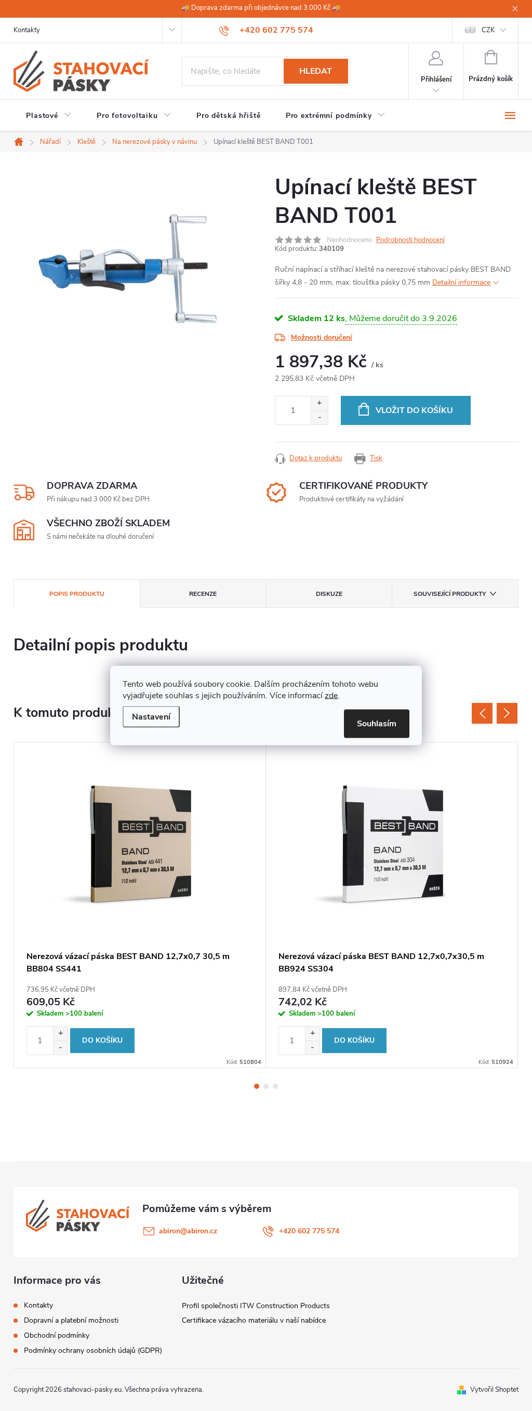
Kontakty (27, 30)
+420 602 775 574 (309, 1231)
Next (507, 713)
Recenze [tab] (203, 594)
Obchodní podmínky (56, 1335)
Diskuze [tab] (329, 594)
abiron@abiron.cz (188, 1231)
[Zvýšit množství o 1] (319, 403)
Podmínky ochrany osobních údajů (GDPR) (93, 1350)
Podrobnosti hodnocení (410, 240)
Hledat (315, 71)
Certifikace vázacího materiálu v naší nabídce (254, 1320)
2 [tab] (266, 1086)
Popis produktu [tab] (76, 594)
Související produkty (450, 594)
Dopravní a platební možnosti (71, 1320)
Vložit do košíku (414, 410)
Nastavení (151, 717)
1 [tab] (256, 1086)
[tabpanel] (140, 905)
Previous (482, 713)
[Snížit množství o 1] (319, 417)
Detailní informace (461, 282)
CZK (488, 30)
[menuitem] (49, 116)
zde (331, 695)
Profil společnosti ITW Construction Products (256, 1306)
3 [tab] (275, 1086)
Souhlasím (376, 723)
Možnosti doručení (321, 337)
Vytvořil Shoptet (494, 1389)
